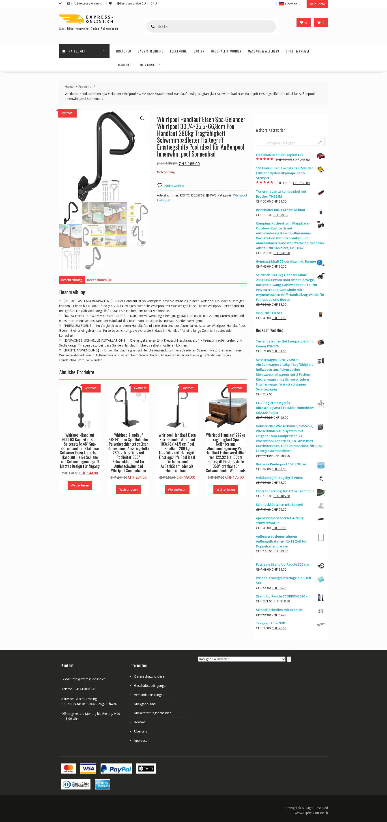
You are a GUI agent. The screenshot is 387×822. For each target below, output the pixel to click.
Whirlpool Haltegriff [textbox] (289, 143)
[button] (142, 118)
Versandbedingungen (149, 695)
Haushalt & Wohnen (226, 51)
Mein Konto (317, 4)
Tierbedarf (124, 64)
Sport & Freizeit (298, 51)
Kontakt (140, 722)
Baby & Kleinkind (150, 51)
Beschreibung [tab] (71, 280)
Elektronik (178, 51)
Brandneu (123, 51)
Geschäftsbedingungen (150, 685)
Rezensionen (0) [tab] (99, 280)
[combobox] (290, 141)
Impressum (142, 740)
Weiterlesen (80, 485)
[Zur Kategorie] (289, 659)
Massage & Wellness (263, 51)
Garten (199, 51)
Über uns (140, 731)
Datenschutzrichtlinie (149, 676)
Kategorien (77, 51)
